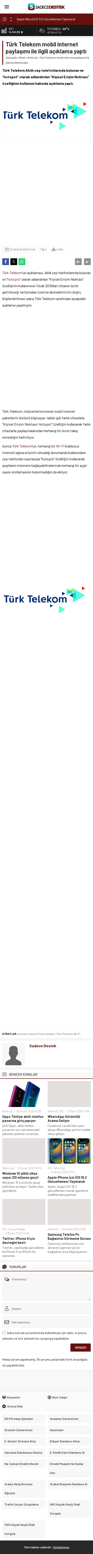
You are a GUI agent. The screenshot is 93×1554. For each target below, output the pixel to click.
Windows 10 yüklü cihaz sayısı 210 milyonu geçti (20, 1175)
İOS (61, 1111)
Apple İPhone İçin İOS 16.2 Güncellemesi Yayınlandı (67, 1179)
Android (32, 57)
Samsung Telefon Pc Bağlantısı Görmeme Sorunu (69, 1236)
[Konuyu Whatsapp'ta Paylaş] (22, 261)
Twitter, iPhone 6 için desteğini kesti (18, 1240)
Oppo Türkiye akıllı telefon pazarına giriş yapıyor (22, 1118)
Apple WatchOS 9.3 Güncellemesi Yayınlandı (46, 20)
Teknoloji (8, 1168)
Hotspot (23, 1033)
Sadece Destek (42, 1045)
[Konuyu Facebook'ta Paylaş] (5, 261)
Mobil (22, 57)
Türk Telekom (12, 272)
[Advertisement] (46, 193)
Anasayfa (11, 57)
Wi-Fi (60, 446)
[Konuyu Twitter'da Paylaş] (13, 261)
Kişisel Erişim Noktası (42, 1033)
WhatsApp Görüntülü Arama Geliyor (64, 1118)
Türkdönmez (61, 1547)
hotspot (13, 279)
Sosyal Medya (17, 1229)
